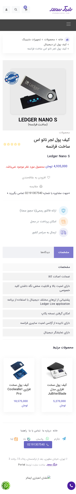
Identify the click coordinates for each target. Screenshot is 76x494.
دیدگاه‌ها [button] (45, 252)
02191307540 (33, 193)
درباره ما (46, 431)
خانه (55, 431)
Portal (21, 465)
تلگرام (57, 439)
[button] (26, 9)
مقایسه (34, 186)
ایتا (12, 439)
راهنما (24, 431)
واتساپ (40, 439)
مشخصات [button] (63, 252)
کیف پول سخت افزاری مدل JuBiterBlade (57, 389)
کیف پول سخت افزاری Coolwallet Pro (19, 389)
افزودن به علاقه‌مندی (34, 177)
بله (25, 439)
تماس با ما (34, 431)
